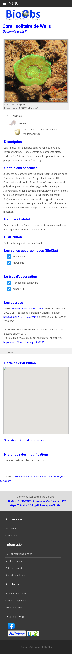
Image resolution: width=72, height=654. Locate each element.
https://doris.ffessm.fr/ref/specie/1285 (23, 342)
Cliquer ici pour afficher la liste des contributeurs (26, 440)
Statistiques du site (15, 575)
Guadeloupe (19, 256)
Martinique (18, 262)
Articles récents (13, 561)
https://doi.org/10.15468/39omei (20, 316)
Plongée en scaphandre (25, 282)
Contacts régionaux (15, 600)
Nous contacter (13, 607)
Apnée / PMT (20, 288)
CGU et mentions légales (18, 553)
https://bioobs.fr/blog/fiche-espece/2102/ (34, 505)
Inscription (11, 528)
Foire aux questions (16, 568)
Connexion (11, 535)
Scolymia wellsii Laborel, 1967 (28, 308)
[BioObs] (20, 13)
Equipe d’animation (15, 593)
